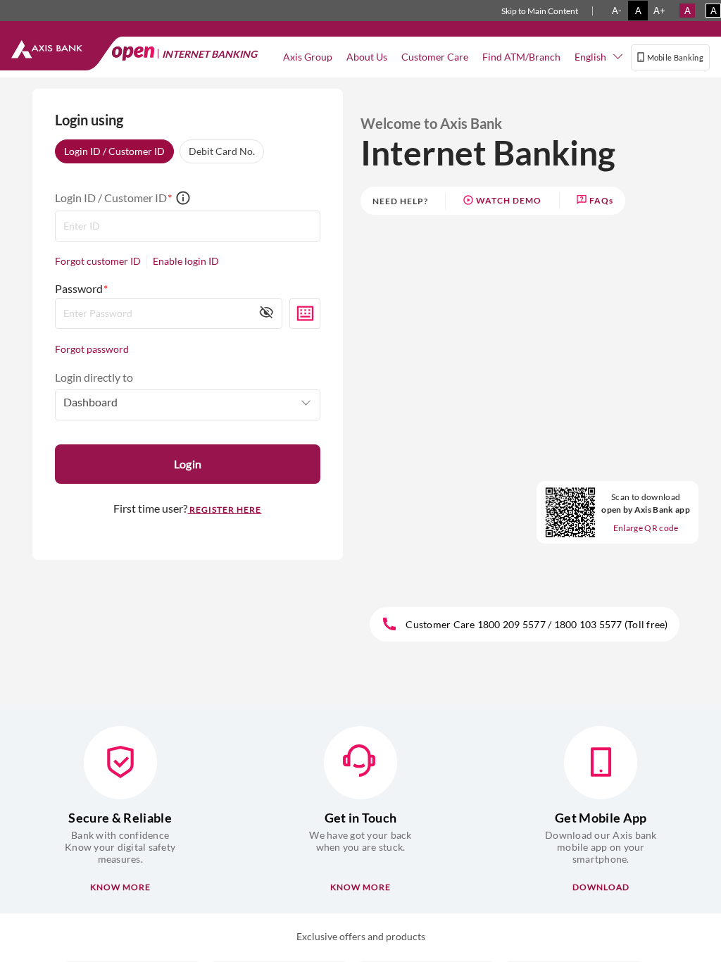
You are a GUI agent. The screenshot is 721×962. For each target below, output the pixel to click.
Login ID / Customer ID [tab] (114, 151)
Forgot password (92, 349)
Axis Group (307, 57)
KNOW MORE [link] (120, 887)
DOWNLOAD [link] (600, 887)
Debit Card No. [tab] (222, 151)
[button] (266, 312)
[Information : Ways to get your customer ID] (183, 199)
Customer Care (434, 57)
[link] (502, 201)
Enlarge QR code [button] (646, 528)
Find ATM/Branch (521, 57)
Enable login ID (186, 261)
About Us (366, 57)
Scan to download (645, 503)
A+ (659, 10)
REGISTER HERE (224, 509)
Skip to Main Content (539, 10)
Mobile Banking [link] (675, 57)
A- (617, 10)
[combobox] (599, 57)
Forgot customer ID (98, 261)
